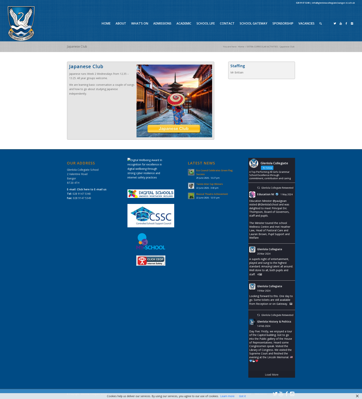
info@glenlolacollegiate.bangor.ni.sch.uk (333, 2)
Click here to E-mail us (91, 189)
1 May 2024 (287, 194)
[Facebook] (346, 23)
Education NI (265, 194)
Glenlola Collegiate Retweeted (277, 187)
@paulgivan (280, 201)
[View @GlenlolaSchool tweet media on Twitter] (291, 304)
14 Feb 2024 (263, 326)
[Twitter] (335, 23)
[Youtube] (341, 23)
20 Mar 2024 (263, 253)
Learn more (227, 396)
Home (241, 46)
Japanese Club (77, 46)
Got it (242, 396)
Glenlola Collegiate (269, 249)
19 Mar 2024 (263, 290)
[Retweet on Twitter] (258, 187)
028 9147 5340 (303, 2)
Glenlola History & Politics (274, 321)
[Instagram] (352, 23)
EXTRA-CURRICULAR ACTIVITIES (262, 46)
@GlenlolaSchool (268, 204)
